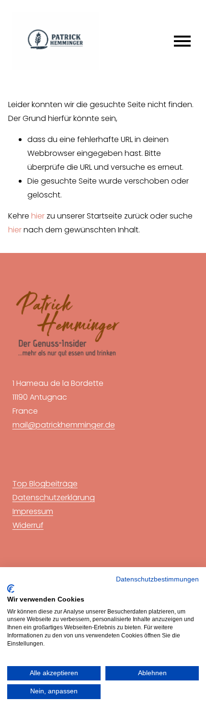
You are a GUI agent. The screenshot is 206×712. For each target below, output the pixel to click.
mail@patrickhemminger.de (63, 424)
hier (38, 215)
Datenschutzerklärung (53, 497)
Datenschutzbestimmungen (157, 579)
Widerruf (28, 525)
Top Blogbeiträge (45, 483)
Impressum (32, 511)
